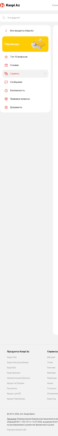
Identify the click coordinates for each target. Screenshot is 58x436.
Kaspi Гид (51, 399)
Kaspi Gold (11, 357)
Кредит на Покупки (15, 383)
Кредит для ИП (14, 393)
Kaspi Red (11, 368)
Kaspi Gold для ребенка (17, 362)
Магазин (51, 357)
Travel (50, 362)
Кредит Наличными (16, 399)
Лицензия (11, 419)
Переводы (52, 378)
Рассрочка (12, 388)
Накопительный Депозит (18, 378)
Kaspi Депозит (14, 373)
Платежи (51, 368)
